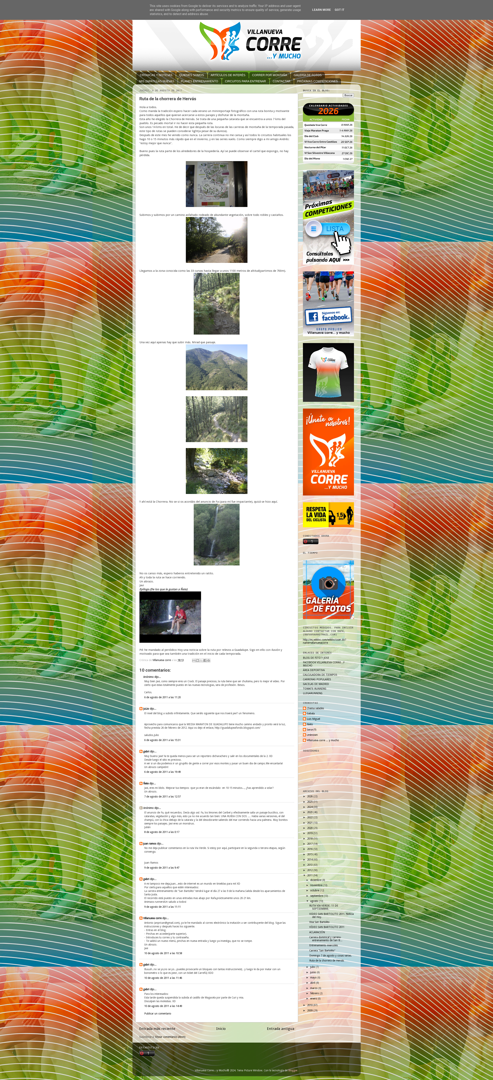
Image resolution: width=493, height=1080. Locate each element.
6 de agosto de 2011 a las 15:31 (162, 740)
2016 (310, 848)
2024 (310, 806)
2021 (310, 822)
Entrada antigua (280, 1028)
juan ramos (149, 843)
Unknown (312, 734)
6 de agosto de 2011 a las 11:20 (162, 697)
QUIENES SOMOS (191, 75)
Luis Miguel (313, 718)
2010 (310, 1005)
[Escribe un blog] (198, 660)
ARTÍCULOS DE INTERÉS (228, 75)
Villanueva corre (152, 918)
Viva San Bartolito (319, 922)
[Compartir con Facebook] (205, 660)
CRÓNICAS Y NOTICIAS (156, 75)
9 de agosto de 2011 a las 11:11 (162, 906)
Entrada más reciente (157, 1028)
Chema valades (315, 708)
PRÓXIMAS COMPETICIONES (317, 81)
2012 (310, 870)
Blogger (293, 1070)
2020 (310, 827)
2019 (310, 833)
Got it (339, 10)
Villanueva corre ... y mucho (323, 740)
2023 (310, 812)
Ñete (146, 783)
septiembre (317, 895)
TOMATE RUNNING (314, 688)
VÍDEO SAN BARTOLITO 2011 (326, 927)
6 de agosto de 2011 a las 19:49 (162, 771)
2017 (310, 843)
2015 (310, 854)
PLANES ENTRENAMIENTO (199, 81)
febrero (315, 993)
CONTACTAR (281, 81)
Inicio (221, 1028)
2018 (310, 838)
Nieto (310, 724)
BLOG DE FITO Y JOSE (316, 657)
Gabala (311, 713)
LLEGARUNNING (312, 693)
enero (314, 998)
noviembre (316, 885)
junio (313, 972)
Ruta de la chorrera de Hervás (326, 960)
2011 (310, 875)
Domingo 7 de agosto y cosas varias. (330, 955)
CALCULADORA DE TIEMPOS (320, 674)
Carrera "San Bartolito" (322, 950)
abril (313, 982)
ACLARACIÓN (317, 932)
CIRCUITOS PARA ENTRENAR (245, 81)
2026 (310, 796)
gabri (146, 751)
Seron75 (311, 729)
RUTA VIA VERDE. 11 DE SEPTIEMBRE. (323, 907)
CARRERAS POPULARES (317, 679)
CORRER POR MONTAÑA (269, 75)
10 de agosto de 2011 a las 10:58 (163, 953)
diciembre (316, 879)
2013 (310, 864)
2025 (310, 801)
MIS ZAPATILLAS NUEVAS (156, 81)
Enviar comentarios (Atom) (170, 1036)
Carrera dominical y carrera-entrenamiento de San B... (325, 939)
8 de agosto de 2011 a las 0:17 (161, 832)
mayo (313, 977)
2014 (310, 859)
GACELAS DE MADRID (316, 684)
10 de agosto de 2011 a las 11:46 (163, 977)
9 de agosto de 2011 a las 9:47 (161, 867)
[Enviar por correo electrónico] (194, 660)
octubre (315, 890)
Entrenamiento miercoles (323, 945)
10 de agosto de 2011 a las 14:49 (163, 1006)
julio (313, 966)
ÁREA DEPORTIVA (314, 670)
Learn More (321, 10)
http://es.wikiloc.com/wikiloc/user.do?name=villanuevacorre (324, 641)
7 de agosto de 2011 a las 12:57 (162, 796)
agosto (314, 901)
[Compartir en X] (201, 660)
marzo (314, 988)
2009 (310, 1010)
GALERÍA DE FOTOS (308, 75)
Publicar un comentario (157, 1013)
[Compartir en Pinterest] (208, 660)
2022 (310, 817)
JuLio (146, 708)
